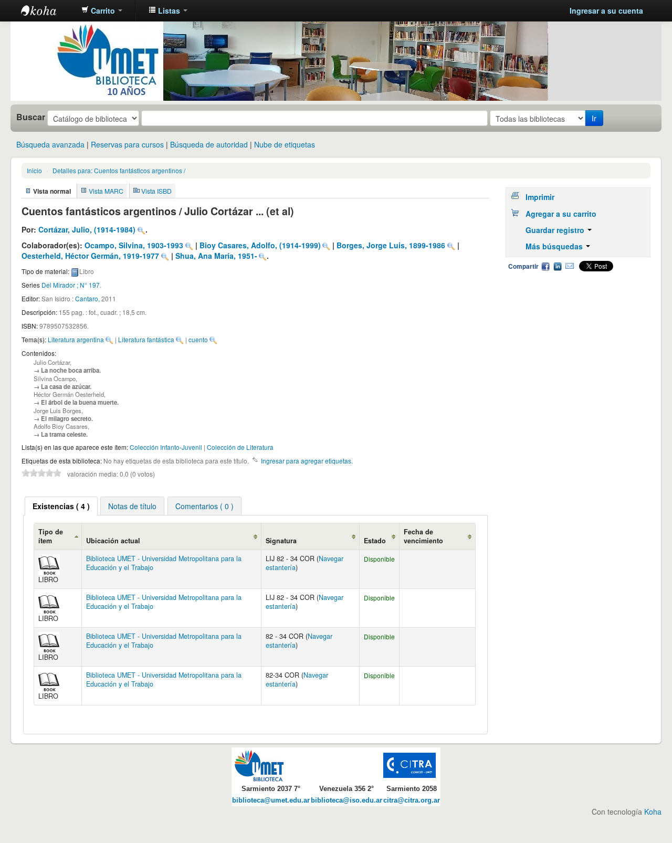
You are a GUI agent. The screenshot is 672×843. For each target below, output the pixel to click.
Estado (375, 540)
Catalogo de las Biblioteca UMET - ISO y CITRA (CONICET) (47, 10)
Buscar (30, 117)
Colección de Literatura (240, 446)
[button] (102, 10)
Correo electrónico (569, 266)
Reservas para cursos (127, 144)
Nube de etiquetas (284, 144)
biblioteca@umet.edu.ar (271, 800)
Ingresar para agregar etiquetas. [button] (307, 460)
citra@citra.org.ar (411, 800)
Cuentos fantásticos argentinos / (118, 170)
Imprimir (540, 197)
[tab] (61, 506)
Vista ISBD (156, 190)
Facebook (545, 266)
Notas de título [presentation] (132, 506)
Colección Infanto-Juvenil (166, 446)
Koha (653, 811)
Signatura (281, 540)
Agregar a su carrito (561, 213)
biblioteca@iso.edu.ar (346, 800)
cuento (198, 339)
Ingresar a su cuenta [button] (606, 10)
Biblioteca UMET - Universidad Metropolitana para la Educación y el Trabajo (164, 563)
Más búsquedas (555, 246)
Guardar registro (556, 230)
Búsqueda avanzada (50, 144)
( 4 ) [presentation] (61, 506)
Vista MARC (106, 190)
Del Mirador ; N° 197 (70, 284)
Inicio (34, 170)
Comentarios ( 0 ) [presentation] (204, 506)
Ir (594, 118)
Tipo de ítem (50, 536)
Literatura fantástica (146, 339)
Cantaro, (88, 298)
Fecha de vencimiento (423, 536)
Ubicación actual (113, 540)
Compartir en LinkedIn (557, 266)
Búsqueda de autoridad (209, 144)
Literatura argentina (76, 339)
